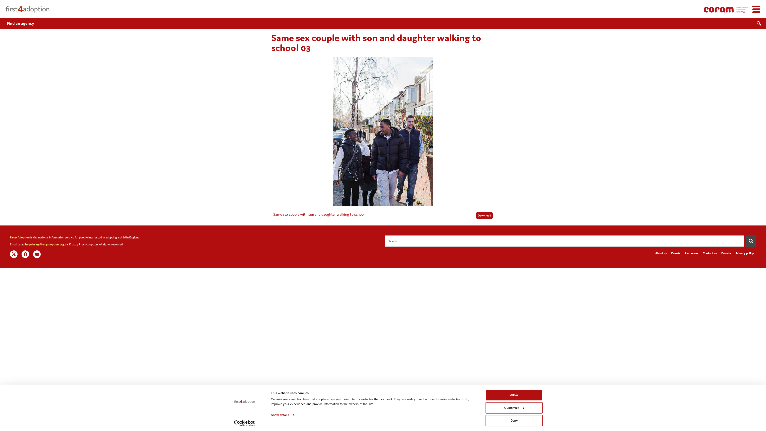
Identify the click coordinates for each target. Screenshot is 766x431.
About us (661, 253)
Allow (514, 395)
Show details (280, 415)
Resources (691, 253)
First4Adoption (20, 237)
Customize (511, 407)
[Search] (751, 241)
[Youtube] (37, 254)
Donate (726, 253)
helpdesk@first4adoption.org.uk (46, 244)
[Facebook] (25, 254)
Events (675, 253)
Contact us (710, 253)
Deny (514, 420)
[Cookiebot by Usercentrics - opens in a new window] (244, 423)
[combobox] (564, 241)
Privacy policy (744, 253)
